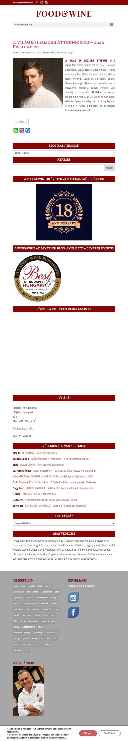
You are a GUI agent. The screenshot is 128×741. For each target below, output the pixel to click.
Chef (47, 52)
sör (55, 638)
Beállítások (110, 733)
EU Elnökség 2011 (31, 603)
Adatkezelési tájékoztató (81, 585)
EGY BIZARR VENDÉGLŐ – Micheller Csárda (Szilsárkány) (55, 505)
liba (15, 621)
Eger (57, 592)
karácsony (27, 615)
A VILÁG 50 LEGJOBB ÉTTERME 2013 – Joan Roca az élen (58, 44)
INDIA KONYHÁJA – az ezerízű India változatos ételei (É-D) (64, 470)
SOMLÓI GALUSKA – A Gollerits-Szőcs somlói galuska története (62, 482)
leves (53, 615)
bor (28, 592)
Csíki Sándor (25, 52)
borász (35, 592)
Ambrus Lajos (19, 586)
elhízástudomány (41, 597)
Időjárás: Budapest (23, 412)
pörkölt (26, 638)
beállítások (35, 737)
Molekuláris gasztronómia (24, 627)
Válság (47, 644)
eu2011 (17, 603)
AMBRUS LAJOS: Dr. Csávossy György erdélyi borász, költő (62, 476)
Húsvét (17, 615)
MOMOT (41, 627)
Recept (35, 638)
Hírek (53, 52)
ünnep (26, 650)
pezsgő (17, 638)
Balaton (31, 586)
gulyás (54, 603)
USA (23, 644)
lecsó (45, 615)
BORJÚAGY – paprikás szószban (39, 453)
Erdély (53, 597)
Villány (38, 644)
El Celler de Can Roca (102, 96)
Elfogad (88, 733)
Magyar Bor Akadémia (29, 621)
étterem (17, 650)
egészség (18, 597)
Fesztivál (44, 603)
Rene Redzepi (90, 74)
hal (28, 609)
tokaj (16, 644)
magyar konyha (48, 621)
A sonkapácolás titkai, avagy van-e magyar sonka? (51, 500)
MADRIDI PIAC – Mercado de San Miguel (42, 464)
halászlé (36, 609)
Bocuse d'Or (19, 592)
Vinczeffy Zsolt (21, 476)
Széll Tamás (46, 638)
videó (30, 644)
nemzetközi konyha (65, 52)
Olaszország (52, 633)
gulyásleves (19, 609)
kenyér (37, 615)
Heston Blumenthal (50, 609)
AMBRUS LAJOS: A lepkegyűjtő (39, 494)
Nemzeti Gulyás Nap (22, 633)
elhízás (28, 597)
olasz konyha (39, 633)
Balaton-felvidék (44, 586)
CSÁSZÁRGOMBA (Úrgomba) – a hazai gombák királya (60, 458)
